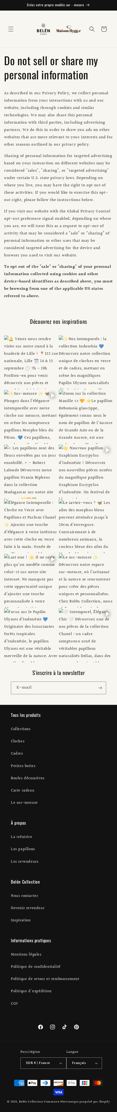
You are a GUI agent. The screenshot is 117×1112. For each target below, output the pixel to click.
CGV (15, 1004)
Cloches (17, 742)
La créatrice (21, 837)
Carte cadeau (22, 791)
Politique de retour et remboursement (45, 979)
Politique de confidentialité (36, 967)
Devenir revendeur (27, 908)
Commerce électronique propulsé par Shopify (77, 1102)
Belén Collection (31, 1102)
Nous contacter (24, 896)
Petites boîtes (23, 766)
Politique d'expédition (31, 991)
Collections (21, 729)
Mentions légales (26, 955)
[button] (11, 29)
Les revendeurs (24, 862)
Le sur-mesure (24, 803)
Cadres (17, 754)
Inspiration (21, 920)
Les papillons (23, 849)
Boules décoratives (28, 778)
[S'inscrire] (100, 687)
